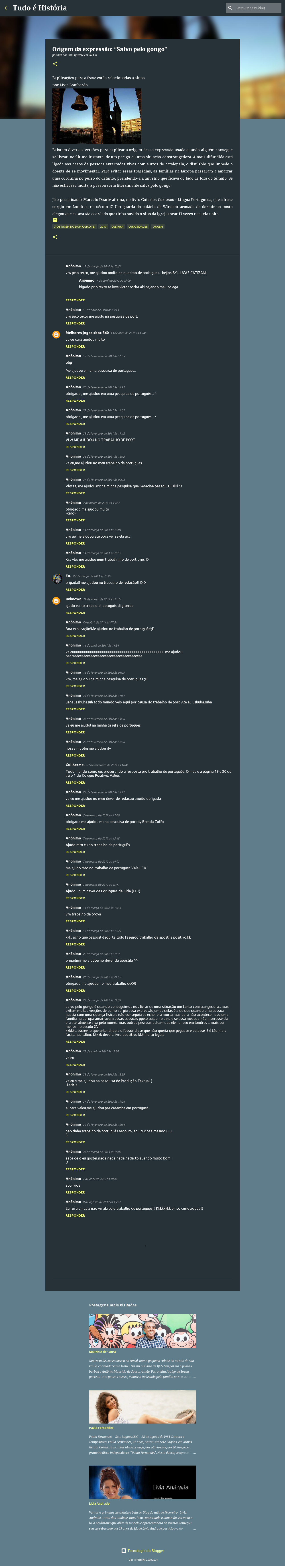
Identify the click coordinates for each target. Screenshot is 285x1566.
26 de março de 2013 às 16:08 (102, 1151)
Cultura (117, 226)
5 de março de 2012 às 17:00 (101, 815)
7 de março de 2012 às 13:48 (101, 838)
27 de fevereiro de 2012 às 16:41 (107, 765)
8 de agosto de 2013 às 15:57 (101, 1202)
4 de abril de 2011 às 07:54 (100, 622)
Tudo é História (39, 8)
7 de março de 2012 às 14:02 (101, 861)
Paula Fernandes (101, 1428)
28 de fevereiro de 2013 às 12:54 (104, 1124)
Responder (75, 300)
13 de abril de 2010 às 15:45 (128, 332)
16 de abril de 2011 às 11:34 (101, 645)
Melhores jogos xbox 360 (87, 333)
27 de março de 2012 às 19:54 (102, 1000)
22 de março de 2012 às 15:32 (102, 953)
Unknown (73, 599)
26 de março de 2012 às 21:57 (102, 977)
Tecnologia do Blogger (145, 1551)
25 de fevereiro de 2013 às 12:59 (104, 1074)
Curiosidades (138, 226)
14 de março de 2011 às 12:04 (102, 529)
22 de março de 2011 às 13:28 (92, 576)
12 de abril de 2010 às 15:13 (101, 309)
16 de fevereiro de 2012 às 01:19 (104, 672)
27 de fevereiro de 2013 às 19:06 (104, 1101)
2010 (103, 226)
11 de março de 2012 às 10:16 (102, 907)
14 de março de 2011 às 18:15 (102, 553)
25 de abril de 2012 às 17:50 (101, 1051)
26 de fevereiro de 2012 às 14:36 (104, 718)
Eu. (68, 576)
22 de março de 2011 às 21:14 (102, 599)
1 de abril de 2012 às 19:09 (113, 280)
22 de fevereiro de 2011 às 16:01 (104, 410)
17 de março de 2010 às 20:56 (102, 266)
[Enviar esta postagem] (55, 221)
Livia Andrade (99, 1503)
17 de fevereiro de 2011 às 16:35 (104, 356)
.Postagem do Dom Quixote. (74, 226)
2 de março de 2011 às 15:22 (101, 502)
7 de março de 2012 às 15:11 (101, 884)
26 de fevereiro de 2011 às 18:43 (104, 456)
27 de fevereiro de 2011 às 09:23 (104, 479)
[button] (55, 64)
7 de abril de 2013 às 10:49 (100, 1178)
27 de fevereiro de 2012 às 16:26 (104, 741)
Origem (158, 226)
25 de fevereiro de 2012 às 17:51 (104, 695)
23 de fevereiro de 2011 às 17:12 (104, 433)
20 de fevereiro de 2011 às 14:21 (104, 387)
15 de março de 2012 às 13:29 (102, 930)
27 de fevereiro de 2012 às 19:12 (104, 792)
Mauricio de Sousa (102, 1352)
